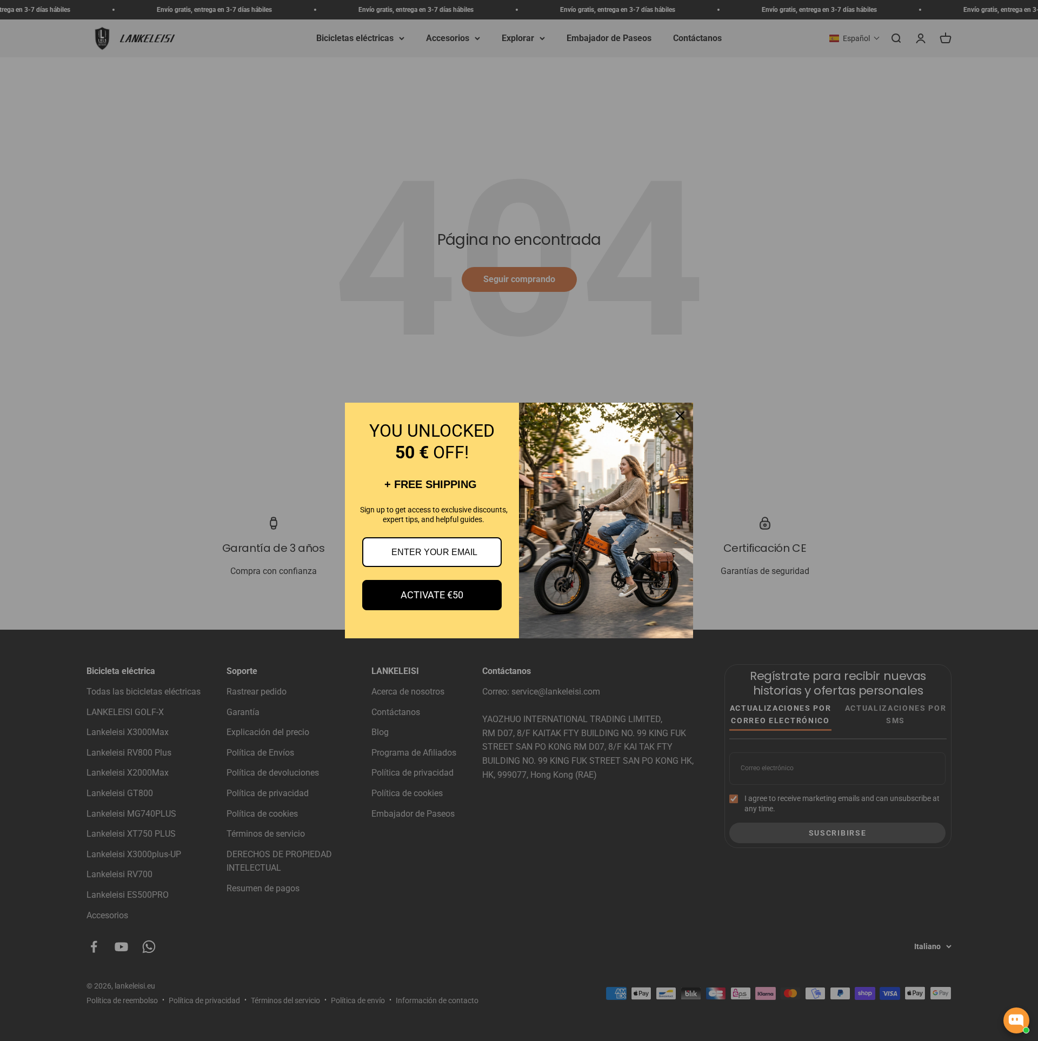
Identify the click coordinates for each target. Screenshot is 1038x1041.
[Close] (680, 416)
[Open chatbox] (1016, 1020)
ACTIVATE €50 (432, 594)
